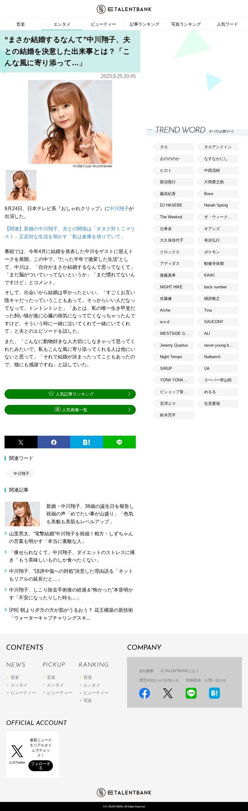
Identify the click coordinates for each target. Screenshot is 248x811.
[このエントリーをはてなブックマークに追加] (86, 442)
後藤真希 (168, 275)
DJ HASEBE (171, 205)
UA (207, 368)
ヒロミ (166, 170)
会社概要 (146, 671)
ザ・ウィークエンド (221, 217)
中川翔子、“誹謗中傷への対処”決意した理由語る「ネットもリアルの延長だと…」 (71, 575)
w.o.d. (165, 321)
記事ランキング (144, 24)
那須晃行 (168, 182)
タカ (164, 147)
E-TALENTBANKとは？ (180, 671)
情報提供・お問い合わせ (206, 680)
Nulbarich (212, 356)
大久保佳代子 (172, 240)
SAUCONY (214, 321)
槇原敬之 (212, 298)
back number (215, 287)
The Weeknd (171, 217)
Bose (208, 193)
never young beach (220, 345)
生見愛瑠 (212, 403)
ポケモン (212, 252)
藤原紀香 (168, 193)
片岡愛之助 (214, 182)
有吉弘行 (212, 240)
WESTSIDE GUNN (176, 333)
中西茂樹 (212, 170)
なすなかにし (216, 158)
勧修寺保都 (214, 263)
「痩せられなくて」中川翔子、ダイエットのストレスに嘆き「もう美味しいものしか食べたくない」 (72, 556)
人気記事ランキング (75, 394)
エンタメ (62, 24)
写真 (87, 700)
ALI (207, 333)
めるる (210, 391)
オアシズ (212, 228)
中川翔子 (119, 208)
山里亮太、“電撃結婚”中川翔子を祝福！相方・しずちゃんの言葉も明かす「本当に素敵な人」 (71, 537)
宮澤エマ (168, 403)
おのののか (170, 158)
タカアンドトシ (218, 147)
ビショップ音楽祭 (175, 391)
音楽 (20, 24)
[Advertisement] (191, 72)
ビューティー (103, 24)
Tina (208, 310)
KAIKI (209, 275)
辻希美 (166, 228)
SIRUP (166, 368)
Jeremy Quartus (174, 345)
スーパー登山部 (218, 380)
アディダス (170, 263)
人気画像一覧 (74, 409)
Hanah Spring (216, 205)
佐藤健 (166, 298)
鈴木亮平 (168, 415)
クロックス (170, 252)
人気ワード (227, 24)
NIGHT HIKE (171, 287)
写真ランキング (186, 24)
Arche (165, 310)
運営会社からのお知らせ (159, 680)
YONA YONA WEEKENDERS (177, 380)
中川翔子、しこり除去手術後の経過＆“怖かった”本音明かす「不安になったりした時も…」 (71, 593)
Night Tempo (171, 356)
